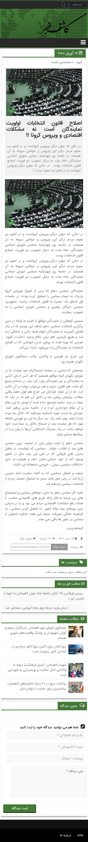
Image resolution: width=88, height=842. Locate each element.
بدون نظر (26, 538)
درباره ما (65, 835)
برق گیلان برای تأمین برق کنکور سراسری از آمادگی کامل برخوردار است (39, 649)
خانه (80, 835)
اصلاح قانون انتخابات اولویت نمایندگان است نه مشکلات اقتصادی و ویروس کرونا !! (44, 129)
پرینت (75, 547)
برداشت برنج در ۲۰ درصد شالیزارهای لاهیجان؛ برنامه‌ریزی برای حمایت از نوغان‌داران (37, 686)
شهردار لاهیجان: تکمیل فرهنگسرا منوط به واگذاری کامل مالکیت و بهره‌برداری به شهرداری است (37, 670)
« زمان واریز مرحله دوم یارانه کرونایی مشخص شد (36, 607)
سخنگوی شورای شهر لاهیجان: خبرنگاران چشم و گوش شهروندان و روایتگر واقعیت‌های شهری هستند (35, 632)
